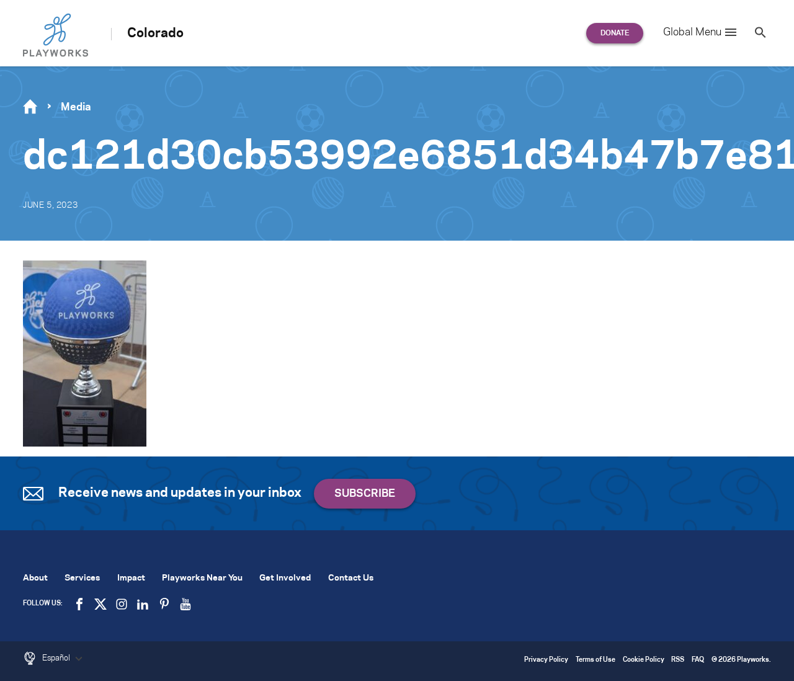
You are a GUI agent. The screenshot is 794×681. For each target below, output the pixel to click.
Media (76, 107)
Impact (131, 578)
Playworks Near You (202, 578)
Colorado (155, 33)
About (35, 578)
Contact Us (350, 578)
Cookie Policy (643, 660)
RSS (677, 660)
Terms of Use (595, 660)
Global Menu (692, 32)
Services (82, 578)
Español (57, 658)
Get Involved (285, 578)
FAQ (698, 660)
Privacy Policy (546, 660)
